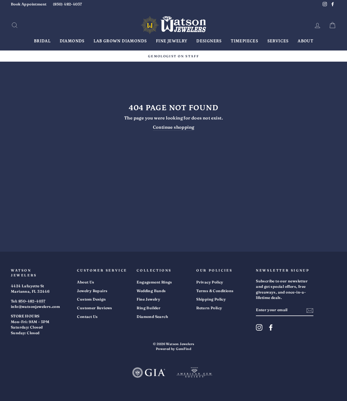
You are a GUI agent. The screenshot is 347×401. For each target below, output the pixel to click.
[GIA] (148, 373)
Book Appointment (28, 4)
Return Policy (209, 308)
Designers (209, 41)
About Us (85, 282)
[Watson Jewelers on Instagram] (259, 327)
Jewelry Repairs (92, 291)
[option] (173, 56)
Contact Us (87, 316)
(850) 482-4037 (67, 4)
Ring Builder (148, 308)
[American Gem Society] (194, 373)
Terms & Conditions (214, 291)
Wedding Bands (151, 291)
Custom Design (91, 299)
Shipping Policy (211, 299)
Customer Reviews (94, 308)
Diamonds (72, 41)
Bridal (42, 41)
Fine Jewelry (171, 41)
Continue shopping (173, 127)
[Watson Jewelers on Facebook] (271, 327)
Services (278, 41)
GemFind (183, 349)
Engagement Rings (154, 282)
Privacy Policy (209, 282)
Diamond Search (152, 316)
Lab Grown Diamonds (120, 41)
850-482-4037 (32, 301)
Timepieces (244, 41)
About (305, 41)
